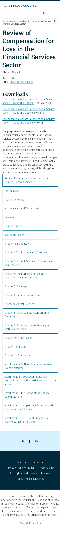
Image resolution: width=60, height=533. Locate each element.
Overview (9, 217)
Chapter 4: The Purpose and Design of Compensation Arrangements (25, 275)
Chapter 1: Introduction (17, 243)
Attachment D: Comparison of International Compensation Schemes (28, 407)
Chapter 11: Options (15, 346)
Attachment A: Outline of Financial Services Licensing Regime (28, 366)
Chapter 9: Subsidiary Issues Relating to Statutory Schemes (26, 327)
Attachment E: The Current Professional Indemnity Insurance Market (26, 420)
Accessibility (47, 467)
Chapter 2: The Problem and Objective (25, 252)
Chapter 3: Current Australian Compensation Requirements (29, 263)
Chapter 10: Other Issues (18, 337)
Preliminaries (11, 190)
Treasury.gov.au (23, 5)
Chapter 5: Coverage (15, 286)
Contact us (20, 462)
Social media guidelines (31, 478)
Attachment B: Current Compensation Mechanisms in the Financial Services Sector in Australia (30, 380)
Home (5, 21)
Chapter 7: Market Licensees (20, 304)
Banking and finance (21, 81)
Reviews (14, 21)
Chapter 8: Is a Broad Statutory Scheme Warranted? (26, 314)
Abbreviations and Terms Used (21, 208)
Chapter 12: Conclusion (17, 355)
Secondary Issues (14, 234)
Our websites (39, 462)
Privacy (48, 473)
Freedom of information (21, 467)
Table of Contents (14, 199)
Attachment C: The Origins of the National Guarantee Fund (27, 395)
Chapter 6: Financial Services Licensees (26, 295)
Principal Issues (13, 226)
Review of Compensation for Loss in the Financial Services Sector (26, 180)
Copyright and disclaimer (24, 473)
